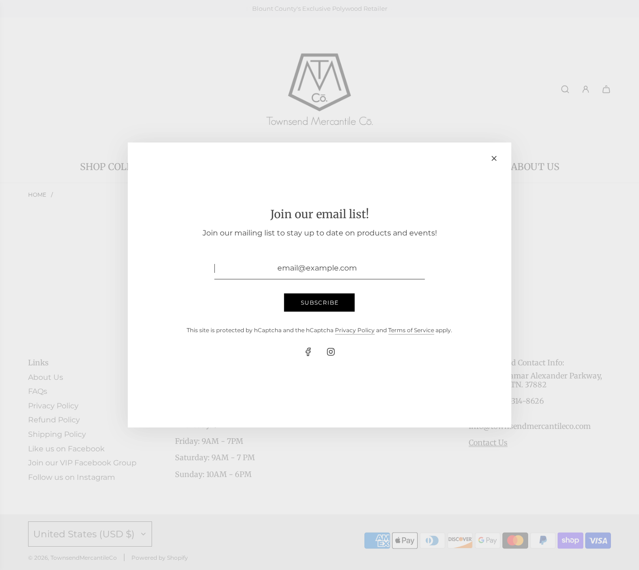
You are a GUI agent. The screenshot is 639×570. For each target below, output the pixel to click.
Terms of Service (411, 330)
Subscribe (320, 302)
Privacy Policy (355, 330)
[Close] (494, 158)
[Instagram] (330, 352)
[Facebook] (308, 352)
